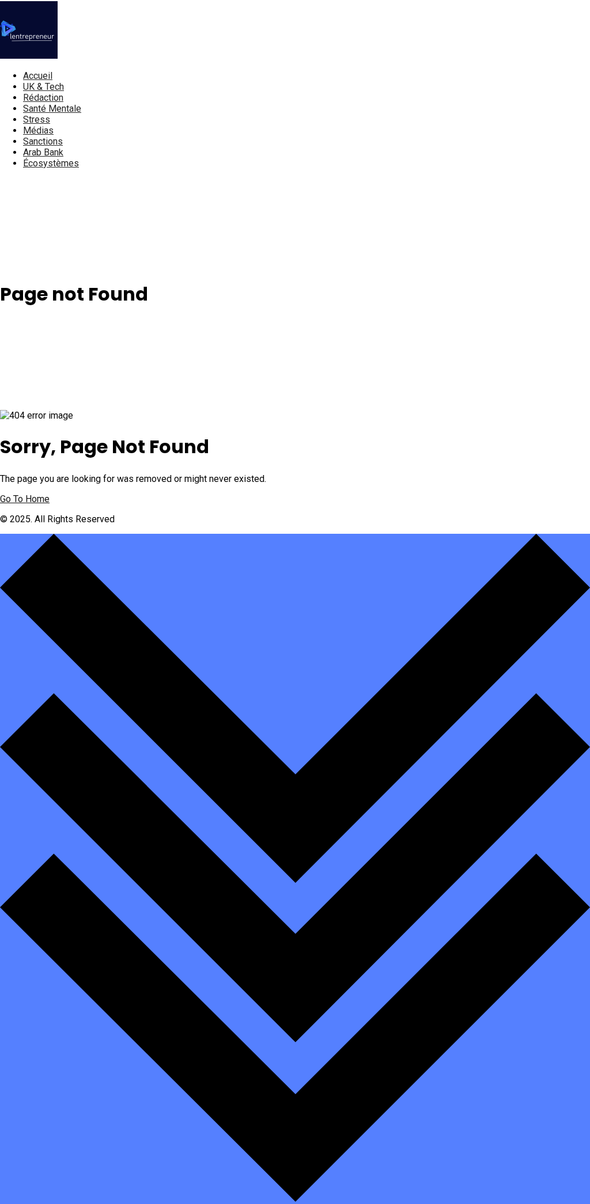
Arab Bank (43, 152)
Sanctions (43, 141)
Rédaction (43, 97)
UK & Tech (43, 86)
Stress (36, 119)
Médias (38, 130)
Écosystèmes (51, 163)
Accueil (37, 75)
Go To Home (25, 498)
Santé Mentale (52, 108)
